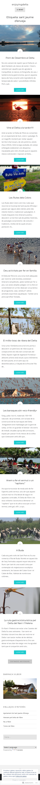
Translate (19, 750)
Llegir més (20, 90)
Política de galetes (21, 776)
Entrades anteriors (20, 661)
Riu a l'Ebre (7, 722)
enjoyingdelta (20, 4)
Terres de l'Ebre (8, 726)
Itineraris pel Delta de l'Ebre (13, 717)
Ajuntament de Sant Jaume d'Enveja (16, 713)
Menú (21, 10)
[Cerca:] (20, 737)
